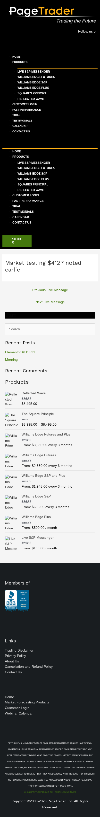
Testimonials (22, 120)
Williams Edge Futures (36, 77)
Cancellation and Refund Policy (29, 666)
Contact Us (21, 131)
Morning (11, 359)
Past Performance (26, 109)
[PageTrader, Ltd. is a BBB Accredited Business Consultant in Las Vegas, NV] (17, 609)
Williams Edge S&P (32, 82)
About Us (12, 661)
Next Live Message (50, 302)
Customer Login (24, 104)
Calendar (19, 125)
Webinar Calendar (19, 713)
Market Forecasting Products (27, 702)
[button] (50, 142)
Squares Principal (32, 93)
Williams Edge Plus (33, 87)
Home (16, 56)
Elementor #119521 (20, 352)
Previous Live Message (50, 290)
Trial (16, 115)
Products (19, 62)
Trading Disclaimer (19, 650)
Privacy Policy (15, 656)
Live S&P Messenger (33, 71)
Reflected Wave (30, 99)
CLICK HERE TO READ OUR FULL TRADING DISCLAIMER (50, 792)
